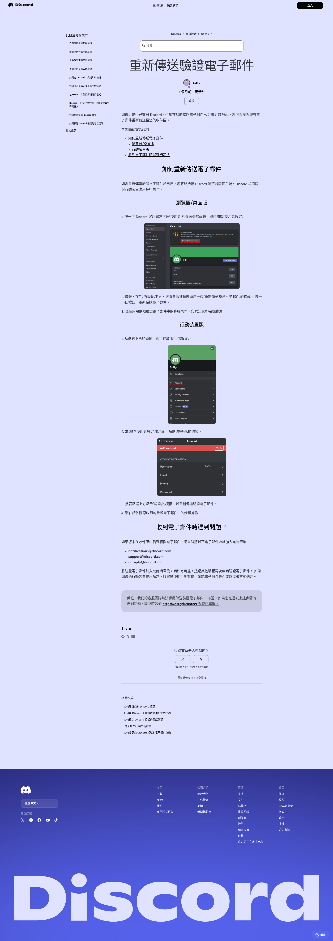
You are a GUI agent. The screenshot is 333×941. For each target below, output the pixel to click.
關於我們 (202, 794)
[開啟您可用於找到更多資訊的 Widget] (320, 935)
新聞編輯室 (204, 812)
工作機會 (202, 800)
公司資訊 (284, 830)
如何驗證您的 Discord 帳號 (82, 115)
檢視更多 (71, 130)
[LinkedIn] (133, 636)
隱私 (281, 800)
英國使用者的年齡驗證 (80, 69)
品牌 (200, 806)
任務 (241, 835)
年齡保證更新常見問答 (80, 60)
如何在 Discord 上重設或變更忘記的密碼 (147, 713)
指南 (281, 812)
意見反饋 (158, 5)
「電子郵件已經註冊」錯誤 (137, 726)
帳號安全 (206, 34)
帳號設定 (191, 34)
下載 (159, 794)
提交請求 (172, 5)
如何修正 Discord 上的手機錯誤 (85, 86)
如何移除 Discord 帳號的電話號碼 (86, 123)
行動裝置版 (141, 149)
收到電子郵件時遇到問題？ (149, 155)
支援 (241, 794)
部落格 (242, 806)
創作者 (242, 818)
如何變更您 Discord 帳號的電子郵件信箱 (147, 732)
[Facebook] (123, 636)
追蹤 (191, 101)
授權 (281, 824)
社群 (241, 824)
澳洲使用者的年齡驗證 (80, 52)
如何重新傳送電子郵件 (145, 138)
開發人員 (243, 830)
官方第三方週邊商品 (250, 842)
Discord (176, 34)
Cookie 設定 (286, 806)
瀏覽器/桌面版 (143, 144)
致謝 (281, 818)
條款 (281, 794)
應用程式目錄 (165, 812)
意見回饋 (243, 812)
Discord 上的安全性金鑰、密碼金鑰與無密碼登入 (89, 105)
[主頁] (20, 6)
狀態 (159, 806)
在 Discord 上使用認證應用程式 (85, 95)
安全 (241, 800)
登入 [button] (310, 5)
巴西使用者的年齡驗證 (80, 43)
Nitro (160, 800)
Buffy (196, 83)
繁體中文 (31, 803)
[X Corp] (128, 636)
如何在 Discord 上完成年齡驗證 (85, 78)
